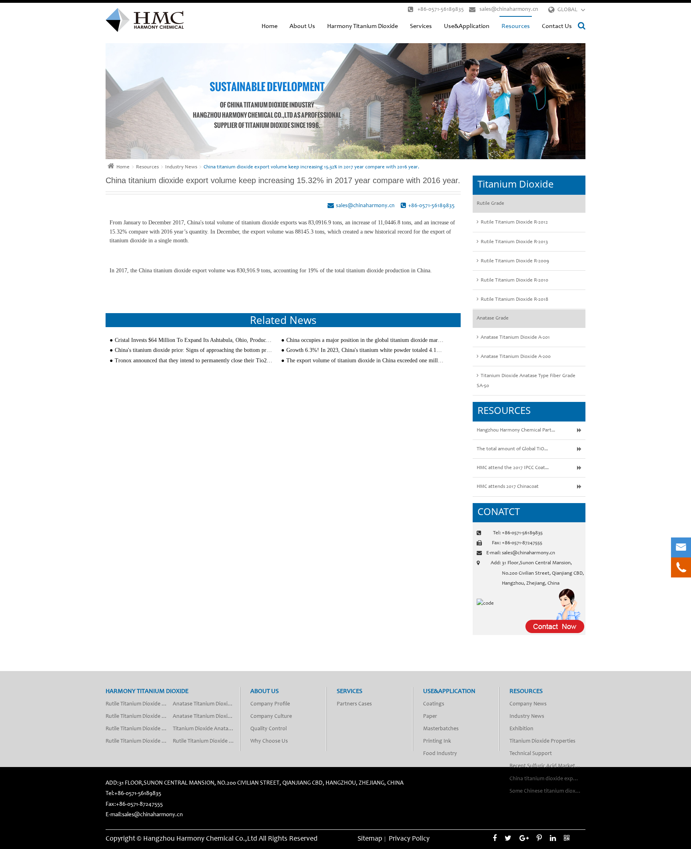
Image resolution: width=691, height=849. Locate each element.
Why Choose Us (269, 741)
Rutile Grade (490, 203)
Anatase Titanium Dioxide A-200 (516, 357)
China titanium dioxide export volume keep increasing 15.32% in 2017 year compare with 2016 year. (311, 167)
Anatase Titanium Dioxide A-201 (515, 337)
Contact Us (557, 26)
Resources (515, 26)
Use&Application (466, 26)
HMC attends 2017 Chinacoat (508, 486)
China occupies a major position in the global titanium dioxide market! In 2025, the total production (365, 340)
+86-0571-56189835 (440, 9)
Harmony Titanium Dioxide (362, 26)
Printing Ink (437, 741)
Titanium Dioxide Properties (542, 741)
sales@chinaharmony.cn (508, 9)
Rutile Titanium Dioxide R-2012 (514, 222)
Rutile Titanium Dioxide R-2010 (514, 280)
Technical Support (530, 754)
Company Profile (270, 704)
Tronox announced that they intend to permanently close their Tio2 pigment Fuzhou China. (194, 361)
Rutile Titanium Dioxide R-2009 (515, 261)
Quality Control (268, 729)
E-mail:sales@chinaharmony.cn (144, 815)
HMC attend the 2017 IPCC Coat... (513, 468)
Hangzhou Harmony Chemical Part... (516, 430)
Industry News (181, 167)
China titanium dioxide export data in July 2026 (547, 779)
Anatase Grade (493, 318)
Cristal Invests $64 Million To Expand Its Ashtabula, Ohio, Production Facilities (194, 340)
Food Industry (440, 754)
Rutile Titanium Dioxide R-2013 (514, 242)
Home (270, 26)
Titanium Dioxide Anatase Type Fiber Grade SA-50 (526, 381)
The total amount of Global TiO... (512, 449)
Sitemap (369, 839)
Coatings (433, 704)
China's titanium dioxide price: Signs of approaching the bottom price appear (194, 350)
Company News (528, 704)
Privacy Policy (409, 839)
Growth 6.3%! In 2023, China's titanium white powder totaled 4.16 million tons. (365, 350)
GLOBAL (567, 10)
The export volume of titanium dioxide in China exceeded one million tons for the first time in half (365, 361)
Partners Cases (354, 704)
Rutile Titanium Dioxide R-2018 (514, 299)
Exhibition (521, 729)
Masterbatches (441, 729)
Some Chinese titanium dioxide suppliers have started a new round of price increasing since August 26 (547, 791)
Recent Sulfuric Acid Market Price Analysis (547, 766)
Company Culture (271, 716)
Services (421, 26)
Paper (430, 716)
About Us (302, 26)
